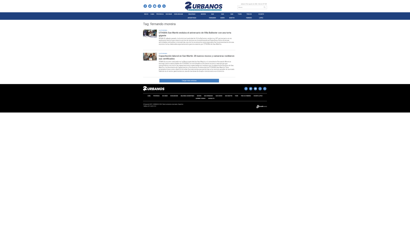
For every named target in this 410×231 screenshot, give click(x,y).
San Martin (231, 16)
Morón (203, 14)
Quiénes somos (200, 98)
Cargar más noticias (189, 81)
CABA (152, 14)
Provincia (160, 14)
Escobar (169, 14)
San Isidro (222, 16)
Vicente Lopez (261, 16)
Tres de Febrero (249, 16)
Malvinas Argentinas (192, 16)
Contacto (211, 98)
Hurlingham (178, 14)
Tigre (240, 14)
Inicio (146, 14)
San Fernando (212, 16)
